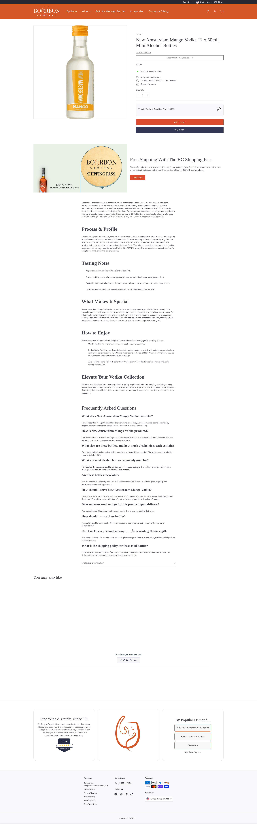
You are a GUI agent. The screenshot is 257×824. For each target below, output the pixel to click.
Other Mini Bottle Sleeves (178, 58)
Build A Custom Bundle (192, 736)
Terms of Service (90, 793)
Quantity (140, 90)
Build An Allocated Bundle (110, 11)
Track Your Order (90, 804)
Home (138, 34)
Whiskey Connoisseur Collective (193, 727)
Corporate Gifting (159, 11)
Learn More (138, 177)
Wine (85, 11)
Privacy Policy (89, 797)
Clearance (193, 745)
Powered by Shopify (127, 818)
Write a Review (131, 661)
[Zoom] (80, 72)
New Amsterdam (143, 52)
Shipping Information (93, 563)
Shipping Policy (90, 800)
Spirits (71, 11)
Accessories (136, 11)
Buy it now (179, 129)
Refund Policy (89, 789)
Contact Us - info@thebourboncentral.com (96, 784)
